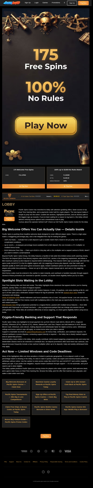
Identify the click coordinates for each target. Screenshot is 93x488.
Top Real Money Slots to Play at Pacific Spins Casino (75, 396)
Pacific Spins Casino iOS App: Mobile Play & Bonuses (75, 408)
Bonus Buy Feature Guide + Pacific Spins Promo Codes (16, 421)
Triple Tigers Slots (57, 196)
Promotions (56, 3)
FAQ (5, 461)
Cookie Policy (83, 461)
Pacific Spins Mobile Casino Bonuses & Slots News (45, 408)
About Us (18, 461)
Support (11, 461)
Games (45, 3)
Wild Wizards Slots (9, 305)
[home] (12, 5)
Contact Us (27, 461)
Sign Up (28, 3)
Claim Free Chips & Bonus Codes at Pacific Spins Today (16, 409)
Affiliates (35, 461)
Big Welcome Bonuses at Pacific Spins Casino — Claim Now (16, 384)
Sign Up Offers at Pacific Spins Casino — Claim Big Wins (46, 397)
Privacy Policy (44, 461)
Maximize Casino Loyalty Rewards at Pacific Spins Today (46, 384)
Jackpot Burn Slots (70, 293)
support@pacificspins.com (35, 332)
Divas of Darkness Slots (11, 297)
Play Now (83, 3)
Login (37, 3)
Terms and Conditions (71, 461)
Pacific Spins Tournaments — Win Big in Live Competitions (16, 397)
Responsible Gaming (56, 461)
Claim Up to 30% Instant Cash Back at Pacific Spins (76, 383)
